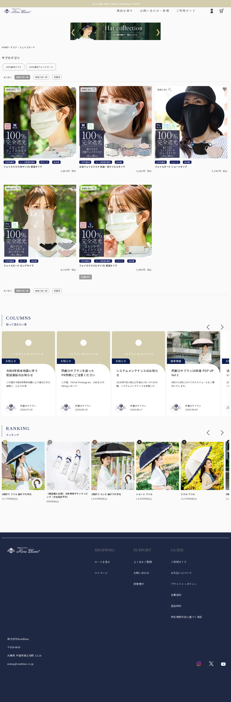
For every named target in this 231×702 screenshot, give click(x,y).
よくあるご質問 (143, 562)
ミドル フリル (188, 494)
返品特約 (176, 606)
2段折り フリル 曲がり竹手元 (17, 494)
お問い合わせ (141, 573)
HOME (5, 47)
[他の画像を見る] (13, 89)
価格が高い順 (41, 77)
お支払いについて (181, 573)
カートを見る (102, 562)
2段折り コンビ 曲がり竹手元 (106, 494)
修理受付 (139, 584)
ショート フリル (144, 494)
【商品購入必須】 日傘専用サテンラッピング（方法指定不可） (67, 495)
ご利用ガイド (179, 562)
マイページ (101, 573)
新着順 (57, 77)
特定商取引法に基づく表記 (186, 617)
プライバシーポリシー (184, 584)
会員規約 (176, 595)
